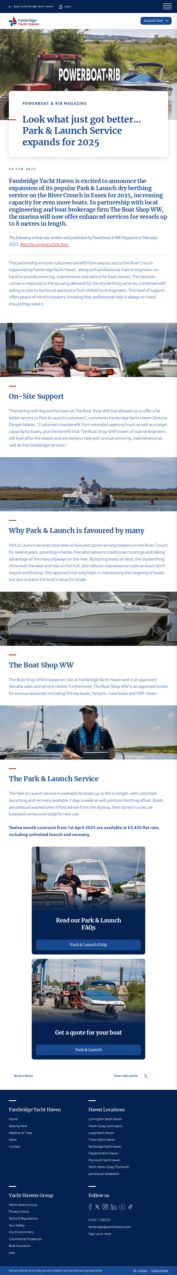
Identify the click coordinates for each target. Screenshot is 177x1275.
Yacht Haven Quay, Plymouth (108, 1167)
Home (13, 1119)
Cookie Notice (159, 1271)
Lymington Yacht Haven (105, 1119)
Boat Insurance (19, 1245)
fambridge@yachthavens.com (109, 1227)
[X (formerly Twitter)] (97, 1207)
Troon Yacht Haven (101, 1139)
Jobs (12, 1252)
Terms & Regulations (23, 1218)
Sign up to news (99, 1233)
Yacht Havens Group (23, 1204)
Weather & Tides (20, 1133)
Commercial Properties (25, 1239)
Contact (14, 1146)
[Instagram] (105, 1207)
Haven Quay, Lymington (105, 1126)
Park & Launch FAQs (88, 944)
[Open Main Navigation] (167, 6)
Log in (67, 6)
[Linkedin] (114, 1207)
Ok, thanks (140, 1271)
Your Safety (17, 1225)
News (13, 1139)
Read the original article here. (44, 244)
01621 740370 (99, 1220)
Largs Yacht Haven (101, 1133)
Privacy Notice (19, 1211)
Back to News (23, 1076)
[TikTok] (130, 1207)
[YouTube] (122, 1207)
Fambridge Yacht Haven (105, 1146)
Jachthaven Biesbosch (103, 1173)
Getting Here (18, 1126)
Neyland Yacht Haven (103, 1153)
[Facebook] (90, 1207)
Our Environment (21, 1232)
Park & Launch (88, 1049)
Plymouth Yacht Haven (104, 1160)
